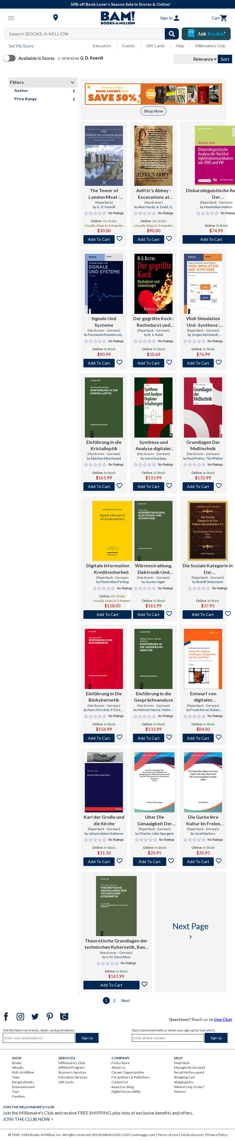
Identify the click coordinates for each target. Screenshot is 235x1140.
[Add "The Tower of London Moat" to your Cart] (103, 239)
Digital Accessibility (126, 1091)
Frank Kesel (199, 710)
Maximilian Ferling (114, 582)
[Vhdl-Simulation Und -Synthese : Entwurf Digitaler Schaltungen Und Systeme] (203, 283)
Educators (102, 45)
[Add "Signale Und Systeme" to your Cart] (103, 363)
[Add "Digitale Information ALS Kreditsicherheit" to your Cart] (112, 614)
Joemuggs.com (143, 1135)
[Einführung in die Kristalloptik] (103, 407)
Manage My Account (189, 1067)
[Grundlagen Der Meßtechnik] (203, 407)
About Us (118, 1067)
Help (180, 45)
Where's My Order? (189, 1087)
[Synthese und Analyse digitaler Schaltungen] (153, 407)
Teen (16, 1077)
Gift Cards (155, 45)
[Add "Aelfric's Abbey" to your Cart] (153, 239)
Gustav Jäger (155, 582)
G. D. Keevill (106, 207)
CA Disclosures (192, 1135)
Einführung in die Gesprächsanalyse (153, 696)
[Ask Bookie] (206, 33)
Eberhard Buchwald (106, 458)
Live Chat (223, 1019)
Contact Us (119, 1082)
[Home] (117, 18)
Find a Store (120, 1063)
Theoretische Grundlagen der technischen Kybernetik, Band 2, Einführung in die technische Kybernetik (116, 944)
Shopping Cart (184, 1077)
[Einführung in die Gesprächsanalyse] (153, 658)
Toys (15, 1091)
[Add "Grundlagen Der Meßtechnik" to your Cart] (203, 486)
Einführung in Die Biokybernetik (104, 696)
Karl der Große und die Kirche (104, 820)
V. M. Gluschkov (118, 957)
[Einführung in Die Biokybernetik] (103, 658)
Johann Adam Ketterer (106, 833)
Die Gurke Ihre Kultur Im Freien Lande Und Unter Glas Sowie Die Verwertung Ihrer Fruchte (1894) (203, 820)
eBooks (18, 1067)
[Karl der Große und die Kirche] (103, 782)
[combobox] (95, 33)
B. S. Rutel (155, 334)
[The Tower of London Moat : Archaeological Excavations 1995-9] (103, 155)
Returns (180, 1091)
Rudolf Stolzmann (209, 582)
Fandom (18, 1096)
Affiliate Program (71, 1067)
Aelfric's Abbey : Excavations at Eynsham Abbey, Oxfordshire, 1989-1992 (153, 194)
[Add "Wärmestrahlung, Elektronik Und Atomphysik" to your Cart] (153, 614)
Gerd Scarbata (155, 458)
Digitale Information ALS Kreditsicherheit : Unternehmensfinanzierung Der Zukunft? (112, 569)
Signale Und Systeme (103, 321)
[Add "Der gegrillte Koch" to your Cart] (153, 363)
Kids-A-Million (23, 1072)
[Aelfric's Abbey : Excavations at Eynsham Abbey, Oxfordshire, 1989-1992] (153, 155)
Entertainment (23, 1087)
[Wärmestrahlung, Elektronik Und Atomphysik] (153, 530)
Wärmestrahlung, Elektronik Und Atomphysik (153, 569)
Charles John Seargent (156, 833)
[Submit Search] (172, 34)
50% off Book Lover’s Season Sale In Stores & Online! (120, 4)
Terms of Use (168, 1135)
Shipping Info (183, 1082)
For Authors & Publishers (130, 1077)
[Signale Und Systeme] (103, 283)
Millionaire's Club (210, 45)
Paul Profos (196, 458)
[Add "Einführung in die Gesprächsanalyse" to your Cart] (153, 738)
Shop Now (153, 111)
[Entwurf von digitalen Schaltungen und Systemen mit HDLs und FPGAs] (203, 658)
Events (128, 45)
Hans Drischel (98, 710)
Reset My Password (189, 1072)
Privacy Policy (216, 1135)
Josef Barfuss (205, 833)
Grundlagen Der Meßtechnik (203, 445)
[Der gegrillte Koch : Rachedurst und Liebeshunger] (153, 283)
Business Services (72, 1072)
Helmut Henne (149, 710)
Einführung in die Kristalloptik (104, 445)
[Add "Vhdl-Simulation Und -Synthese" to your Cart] (203, 363)
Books (17, 1063)
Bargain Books (23, 1082)
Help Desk (181, 1063)
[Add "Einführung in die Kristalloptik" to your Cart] (103, 486)
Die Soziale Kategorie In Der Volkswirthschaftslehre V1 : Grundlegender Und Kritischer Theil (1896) (208, 569)
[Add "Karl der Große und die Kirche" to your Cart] (103, 861)
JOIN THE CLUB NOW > (28, 1119)
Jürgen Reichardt (205, 334)
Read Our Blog (122, 1087)
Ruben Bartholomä (207, 712)
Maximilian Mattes (218, 207)
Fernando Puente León (105, 334)
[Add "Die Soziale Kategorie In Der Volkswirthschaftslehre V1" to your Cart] (208, 614)
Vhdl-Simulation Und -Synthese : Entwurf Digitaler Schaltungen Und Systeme (203, 322)
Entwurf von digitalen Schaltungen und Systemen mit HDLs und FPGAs (203, 697)
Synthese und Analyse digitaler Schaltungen (153, 445)
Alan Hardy (146, 207)
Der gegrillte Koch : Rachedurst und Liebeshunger (153, 322)
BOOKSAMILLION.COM (111, 1135)
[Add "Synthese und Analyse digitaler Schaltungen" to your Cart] (153, 486)
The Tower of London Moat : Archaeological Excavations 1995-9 (104, 194)
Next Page (191, 930)
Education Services (73, 1077)
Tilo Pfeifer (214, 458)
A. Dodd (162, 207)
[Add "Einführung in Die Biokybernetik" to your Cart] (103, 738)
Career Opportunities (127, 1072)
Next (125, 1000)
